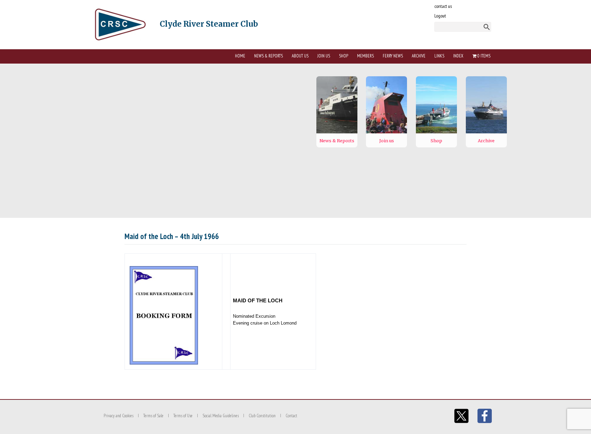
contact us (443, 6)
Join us (323, 56)
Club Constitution (262, 416)
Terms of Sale (153, 416)
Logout (440, 16)
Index (458, 56)
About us (300, 56)
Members (365, 56)
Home (240, 56)
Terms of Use (183, 416)
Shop (343, 56)
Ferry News (393, 56)
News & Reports (268, 56)
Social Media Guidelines (220, 416)
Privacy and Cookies (118, 416)
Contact (291, 416)
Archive (418, 56)
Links (439, 56)
